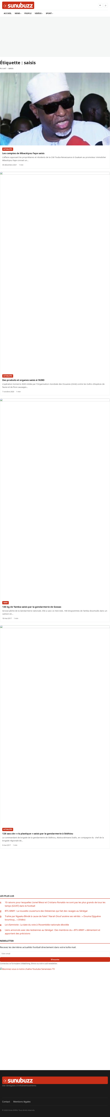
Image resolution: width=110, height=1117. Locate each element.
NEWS (17, 13)
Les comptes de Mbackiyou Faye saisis (23, 153)
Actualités (7, 149)
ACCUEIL (8, 13)
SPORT (49, 13)
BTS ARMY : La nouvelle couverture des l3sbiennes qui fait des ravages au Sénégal (46, 910)
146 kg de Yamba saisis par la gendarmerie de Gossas (31, 606)
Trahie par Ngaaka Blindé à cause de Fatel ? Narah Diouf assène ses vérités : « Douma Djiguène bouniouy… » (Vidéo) (53, 918)
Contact (6, 1101)
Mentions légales (22, 1101)
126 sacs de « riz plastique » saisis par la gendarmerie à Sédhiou (37, 833)
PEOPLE (28, 13)
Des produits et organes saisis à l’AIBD (23, 380)
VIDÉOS (38, 13)
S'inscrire (55, 959)
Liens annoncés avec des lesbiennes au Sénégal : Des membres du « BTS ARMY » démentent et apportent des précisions (52, 932)
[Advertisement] (55, 36)
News (5, 603)
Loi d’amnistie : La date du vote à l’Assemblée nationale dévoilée (37, 924)
